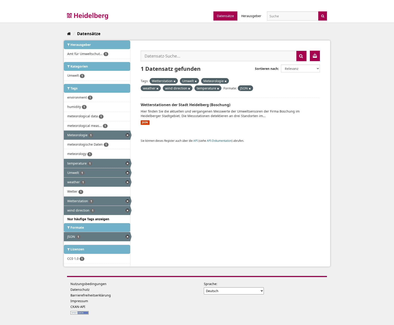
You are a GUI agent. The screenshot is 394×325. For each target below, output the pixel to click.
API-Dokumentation (219, 140)
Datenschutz (80, 289)
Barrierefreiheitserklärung (90, 295)
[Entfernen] (175, 81)
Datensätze (225, 16)
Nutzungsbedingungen (88, 284)
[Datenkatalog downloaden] (315, 56)
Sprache (210, 284)
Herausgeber (251, 16)
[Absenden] (323, 16)
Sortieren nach (266, 68)
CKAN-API (77, 306)
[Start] (69, 33)
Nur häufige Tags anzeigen (88, 219)
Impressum (79, 301)
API (195, 140)
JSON (145, 122)
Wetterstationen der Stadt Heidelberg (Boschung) (185, 104)
